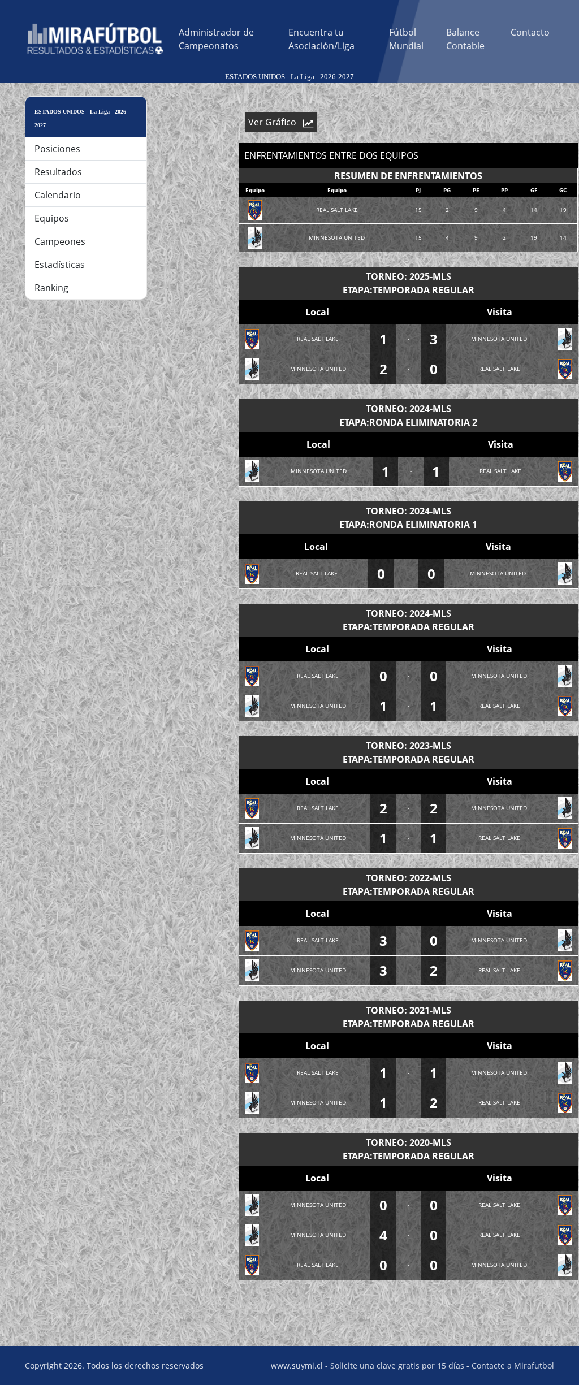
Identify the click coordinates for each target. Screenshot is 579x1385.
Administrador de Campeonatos (216, 39)
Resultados (58, 172)
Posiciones (57, 148)
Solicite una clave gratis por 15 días (397, 1365)
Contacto (530, 32)
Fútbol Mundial (406, 39)
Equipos (51, 218)
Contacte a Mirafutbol (513, 1365)
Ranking (51, 288)
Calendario (57, 195)
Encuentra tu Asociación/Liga (321, 39)
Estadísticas (59, 264)
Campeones (59, 241)
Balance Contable (465, 39)
